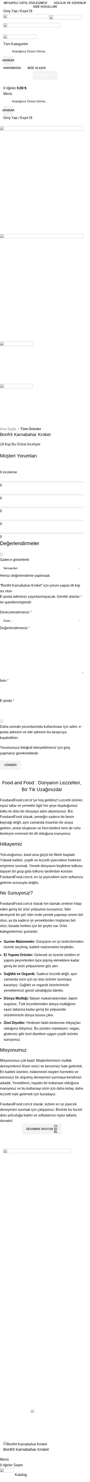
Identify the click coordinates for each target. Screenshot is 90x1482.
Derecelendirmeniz (16, 612)
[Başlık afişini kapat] (5, 1430)
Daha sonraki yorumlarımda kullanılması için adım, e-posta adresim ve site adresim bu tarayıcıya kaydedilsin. (41, 732)
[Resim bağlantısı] (37, 1155)
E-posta (7, 700)
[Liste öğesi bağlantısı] (45, 1232)
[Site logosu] (26, 18)
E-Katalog (45, 75)
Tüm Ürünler (30, 429)
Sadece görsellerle (14, 560)
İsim (4, 680)
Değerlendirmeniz (15, 628)
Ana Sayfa (8, 429)
